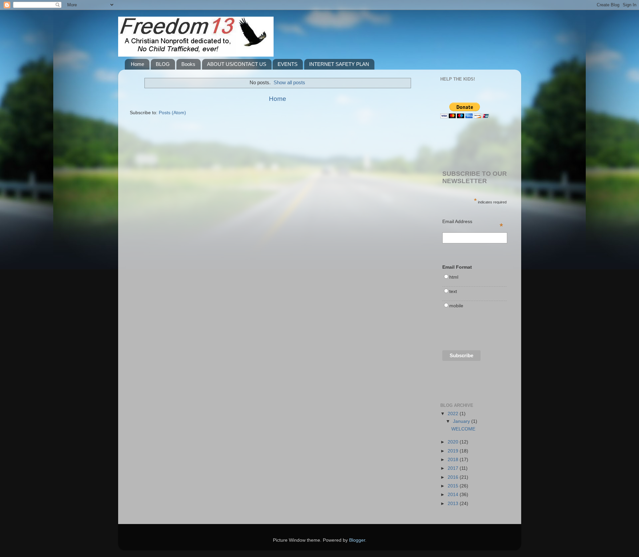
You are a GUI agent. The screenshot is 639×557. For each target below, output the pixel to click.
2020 (454, 441)
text (453, 291)
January (462, 421)
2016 (454, 477)
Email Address (473, 222)
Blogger (357, 540)
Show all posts (289, 82)
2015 (454, 485)
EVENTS (288, 64)
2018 (454, 459)
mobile (456, 305)
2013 (454, 503)
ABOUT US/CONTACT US (236, 64)
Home (137, 64)
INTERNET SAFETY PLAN (339, 64)
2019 (454, 450)
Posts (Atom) (172, 112)
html (453, 277)
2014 (454, 494)
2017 (454, 468)
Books (188, 64)
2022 (454, 413)
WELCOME (463, 428)
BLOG (163, 64)
